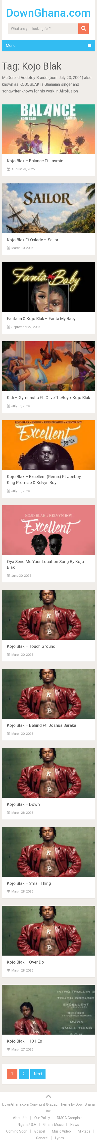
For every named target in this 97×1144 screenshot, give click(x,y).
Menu (10, 45)
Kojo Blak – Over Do (25, 962)
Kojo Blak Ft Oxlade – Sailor (32, 239)
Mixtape (84, 1131)
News (74, 1125)
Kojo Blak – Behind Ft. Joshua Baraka (41, 725)
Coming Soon (16, 1131)
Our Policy (42, 1118)
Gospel (39, 1131)
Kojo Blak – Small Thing (29, 883)
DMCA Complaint (70, 1118)
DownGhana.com (48, 12)
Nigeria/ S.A (27, 1125)
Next (38, 1073)
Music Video (61, 1131)
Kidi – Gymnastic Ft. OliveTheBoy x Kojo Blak (48, 397)
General (42, 1138)
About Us (20, 1118)
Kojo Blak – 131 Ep (24, 1041)
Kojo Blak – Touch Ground (31, 646)
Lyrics (59, 1138)
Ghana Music (53, 1125)
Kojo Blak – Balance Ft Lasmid (35, 160)
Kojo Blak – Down (23, 804)
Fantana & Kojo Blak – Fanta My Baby (41, 318)
